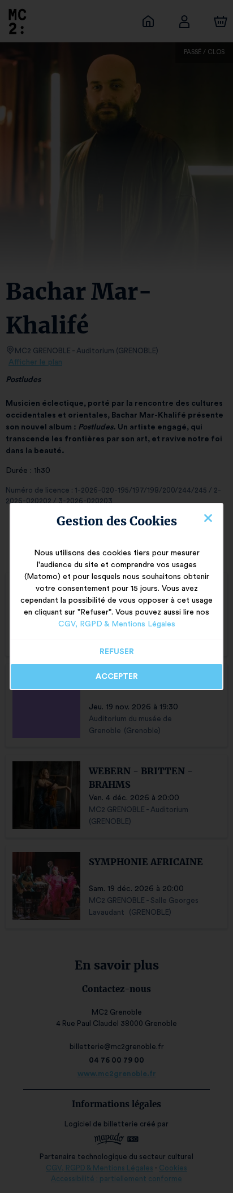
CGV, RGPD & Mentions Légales (116, 624)
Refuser (117, 652)
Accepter (117, 677)
